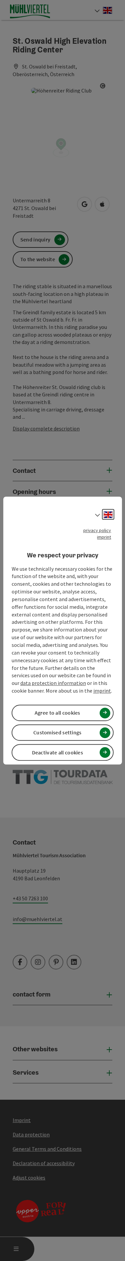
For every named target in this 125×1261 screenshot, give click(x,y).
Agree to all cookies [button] (57, 712)
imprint (104, 537)
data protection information (53, 683)
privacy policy (97, 530)
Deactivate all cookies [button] (57, 752)
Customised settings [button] (57, 732)
